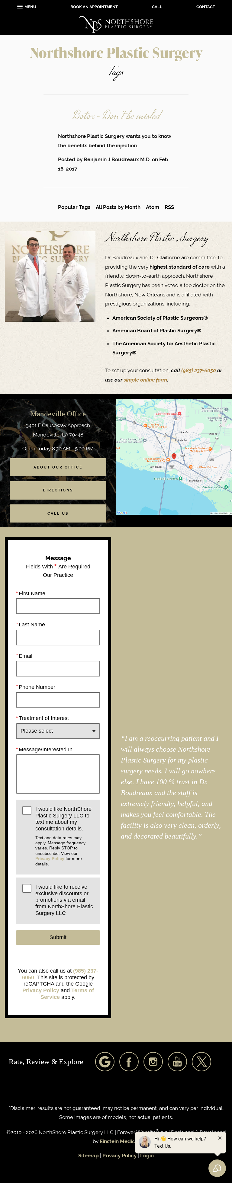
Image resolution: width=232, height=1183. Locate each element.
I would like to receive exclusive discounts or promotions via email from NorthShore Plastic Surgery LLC (64, 900)
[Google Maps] (104, 1061)
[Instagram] (153, 1061)
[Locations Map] (174, 456)
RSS (169, 207)
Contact (205, 7)
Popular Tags (74, 207)
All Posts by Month (118, 207)
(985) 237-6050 (199, 370)
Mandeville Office (58, 414)
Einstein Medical (120, 1141)
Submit (58, 937)
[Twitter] (201, 1061)
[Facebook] (129, 1061)
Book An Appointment (94, 7)
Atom (152, 207)
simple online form (145, 380)
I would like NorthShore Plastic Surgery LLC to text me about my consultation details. (63, 836)
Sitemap (88, 1156)
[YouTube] (177, 1061)
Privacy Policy (49, 858)
